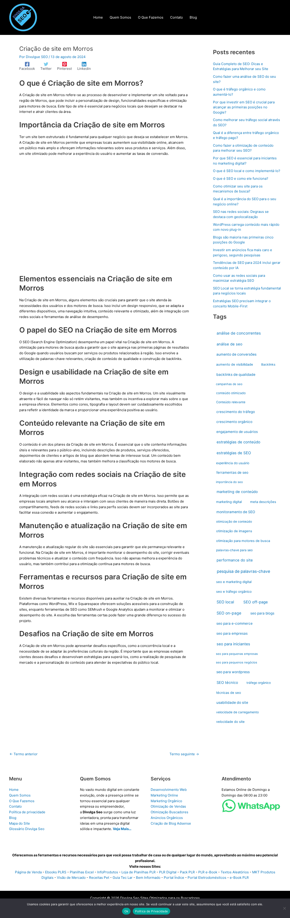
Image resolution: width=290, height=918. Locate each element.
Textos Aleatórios (235, 872)
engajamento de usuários (237, 432)
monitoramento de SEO (235, 512)
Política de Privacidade (151, 911)
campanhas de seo (229, 384)
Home (14, 789)
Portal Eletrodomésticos (207, 877)
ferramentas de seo (232, 472)
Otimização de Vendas (168, 806)
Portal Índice (174, 877)
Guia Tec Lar (123, 877)
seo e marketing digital (233, 582)
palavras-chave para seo (234, 550)
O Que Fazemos (21, 801)
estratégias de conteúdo (238, 442)
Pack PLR (187, 872)
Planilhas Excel (82, 872)
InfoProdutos (107, 872)
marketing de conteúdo (237, 491)
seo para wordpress (233, 672)
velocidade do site (230, 722)
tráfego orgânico (258, 683)
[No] (284, 908)
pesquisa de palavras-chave (243, 571)
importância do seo (229, 482)
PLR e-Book (207, 872)
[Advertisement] (104, 218)
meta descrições (263, 502)
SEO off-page (255, 602)
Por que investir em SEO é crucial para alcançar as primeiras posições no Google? (244, 107)
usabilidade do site (232, 702)
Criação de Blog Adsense (171, 823)
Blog (12, 818)
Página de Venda (28, 872)
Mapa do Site (19, 823)
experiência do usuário (232, 463)
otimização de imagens (234, 531)
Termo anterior (24, 754)
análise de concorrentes (239, 333)
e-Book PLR (239, 877)
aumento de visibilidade (234, 364)
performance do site (235, 560)
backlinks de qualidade (235, 374)
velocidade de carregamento (237, 712)
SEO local (225, 602)
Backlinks (268, 364)
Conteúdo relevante (230, 402)
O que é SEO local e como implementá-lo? (246, 171)
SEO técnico (227, 682)
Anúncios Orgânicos (167, 818)
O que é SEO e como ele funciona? (240, 178)
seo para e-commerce (234, 623)
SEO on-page (229, 613)
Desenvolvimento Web (169, 789)
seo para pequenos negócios (236, 662)
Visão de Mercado (71, 877)
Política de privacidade (27, 812)
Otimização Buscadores (169, 812)
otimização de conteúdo (234, 521)
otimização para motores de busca (243, 541)
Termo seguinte (184, 754)
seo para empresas (232, 633)
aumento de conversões (236, 354)
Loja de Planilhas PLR (138, 872)
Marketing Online (164, 795)
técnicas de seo (228, 693)
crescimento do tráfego (235, 412)
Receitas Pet (99, 877)
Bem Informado (148, 877)
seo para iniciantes (233, 644)
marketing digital (229, 502)
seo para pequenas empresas (237, 654)
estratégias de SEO (234, 453)
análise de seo (229, 344)
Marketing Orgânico (166, 801)
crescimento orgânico (234, 422)
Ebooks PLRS (55, 872)
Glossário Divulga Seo (26, 829)
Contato (15, 806)
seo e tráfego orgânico (234, 592)
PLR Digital (167, 872)
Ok (126, 911)
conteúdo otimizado (231, 393)
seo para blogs (262, 613)
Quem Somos (20, 795)
